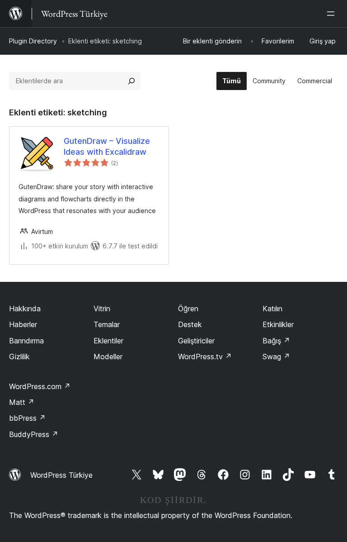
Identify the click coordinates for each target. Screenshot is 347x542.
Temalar (107, 324)
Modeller (108, 356)
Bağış (276, 340)
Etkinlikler (278, 324)
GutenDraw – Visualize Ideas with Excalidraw (107, 146)
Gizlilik (19, 356)
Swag (276, 356)
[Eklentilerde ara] (131, 81)
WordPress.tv (205, 356)
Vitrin (102, 308)
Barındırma (26, 340)
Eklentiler (108, 340)
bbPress (27, 418)
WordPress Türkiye (61, 475)
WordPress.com (39, 386)
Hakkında (25, 308)
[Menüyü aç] (332, 13)
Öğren (188, 308)
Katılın (272, 308)
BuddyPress (33, 434)
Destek (190, 324)
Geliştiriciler (196, 340)
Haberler (23, 324)
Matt (21, 402)
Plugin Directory (33, 41)
